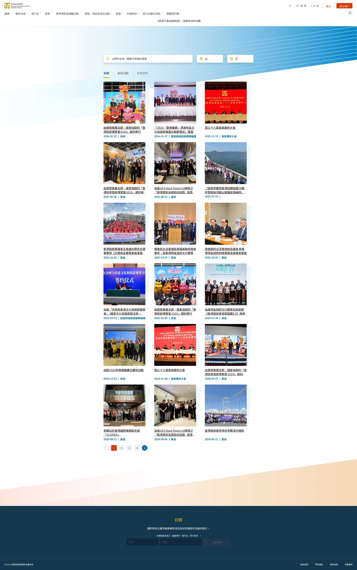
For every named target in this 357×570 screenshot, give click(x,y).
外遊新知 (132, 13)
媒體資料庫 (172, 13)
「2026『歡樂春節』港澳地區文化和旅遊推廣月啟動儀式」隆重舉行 (175, 131)
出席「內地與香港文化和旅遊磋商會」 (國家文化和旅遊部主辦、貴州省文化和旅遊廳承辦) (124, 313)
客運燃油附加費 (192, 20)
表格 (118, 13)
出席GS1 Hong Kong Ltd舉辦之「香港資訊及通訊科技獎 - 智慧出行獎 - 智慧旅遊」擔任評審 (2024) (175, 434)
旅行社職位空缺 (151, 13)
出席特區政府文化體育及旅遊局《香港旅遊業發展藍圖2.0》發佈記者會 (225, 313)
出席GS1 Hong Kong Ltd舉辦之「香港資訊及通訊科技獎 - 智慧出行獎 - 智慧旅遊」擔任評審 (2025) (175, 192)
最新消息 (20, 13)
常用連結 (319, 564)
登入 (328, 6)
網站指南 (334, 564)
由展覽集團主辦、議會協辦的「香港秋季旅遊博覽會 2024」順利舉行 (226, 374)
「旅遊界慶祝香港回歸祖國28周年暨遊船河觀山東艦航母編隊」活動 (226, 192)
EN (297, 5)
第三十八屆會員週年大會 (220, 127)
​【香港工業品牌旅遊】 (168, 20)
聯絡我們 (304, 564)
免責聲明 (349, 564)
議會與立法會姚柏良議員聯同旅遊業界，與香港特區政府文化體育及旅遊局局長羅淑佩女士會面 (175, 253)
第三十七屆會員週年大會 (169, 370)
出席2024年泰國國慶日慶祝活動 (123, 370)
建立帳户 (344, 6)
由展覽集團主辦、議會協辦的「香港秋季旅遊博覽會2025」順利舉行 (124, 192)
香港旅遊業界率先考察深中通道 (224, 430)
